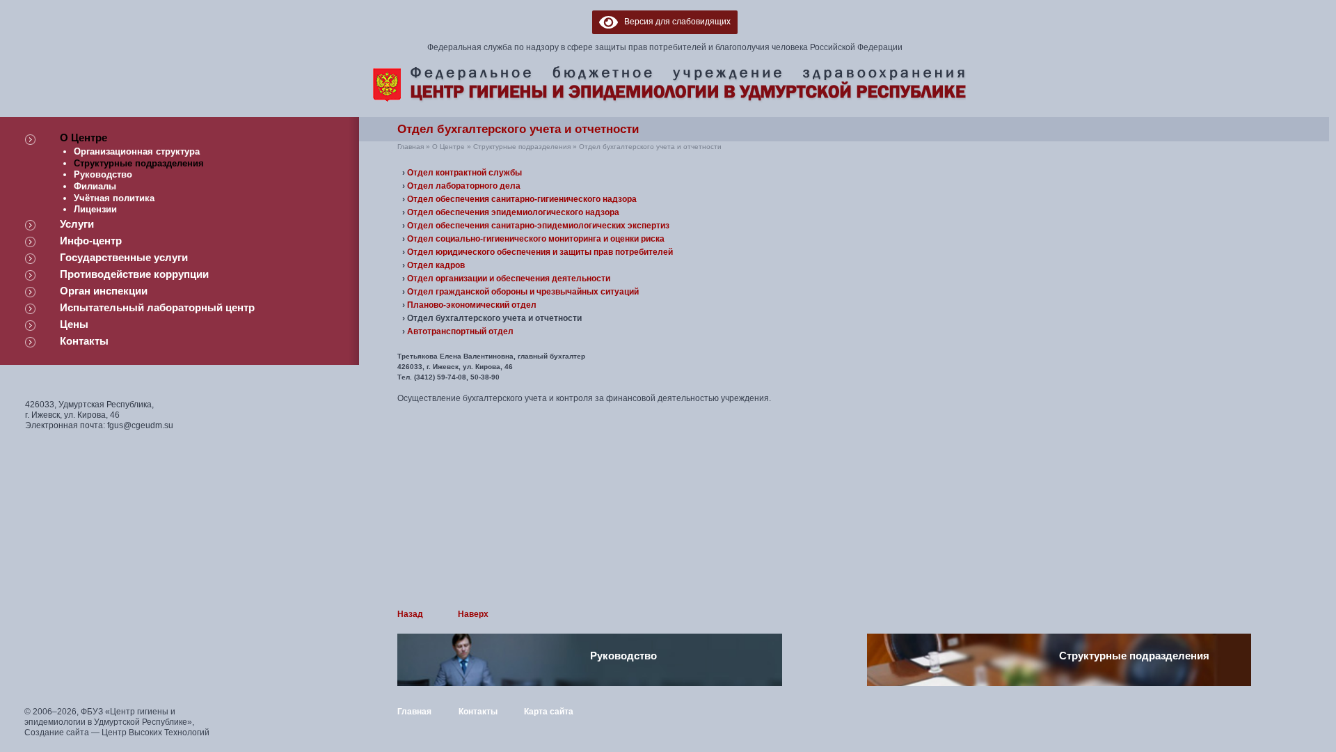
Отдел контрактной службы (464, 173)
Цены (74, 324)
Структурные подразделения (139, 163)
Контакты (84, 341)
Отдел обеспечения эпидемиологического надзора (513, 212)
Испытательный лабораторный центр (157, 307)
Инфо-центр (91, 240)
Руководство (103, 174)
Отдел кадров (436, 265)
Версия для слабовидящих (674, 21)
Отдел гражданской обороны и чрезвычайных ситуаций (523, 292)
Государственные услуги (124, 257)
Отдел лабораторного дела (463, 186)
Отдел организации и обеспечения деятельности (508, 278)
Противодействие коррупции (134, 274)
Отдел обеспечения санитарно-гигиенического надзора (522, 199)
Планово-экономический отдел (471, 305)
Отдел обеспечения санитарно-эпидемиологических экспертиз (538, 225)
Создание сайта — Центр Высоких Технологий (116, 732)
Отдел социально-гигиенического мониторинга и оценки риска (536, 239)
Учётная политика (114, 198)
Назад (410, 614)
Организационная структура (137, 151)
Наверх (473, 614)
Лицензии (95, 209)
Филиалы (95, 186)
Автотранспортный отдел (460, 331)
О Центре (83, 137)
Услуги (77, 224)
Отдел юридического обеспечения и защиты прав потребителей (540, 252)
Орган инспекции (104, 291)
